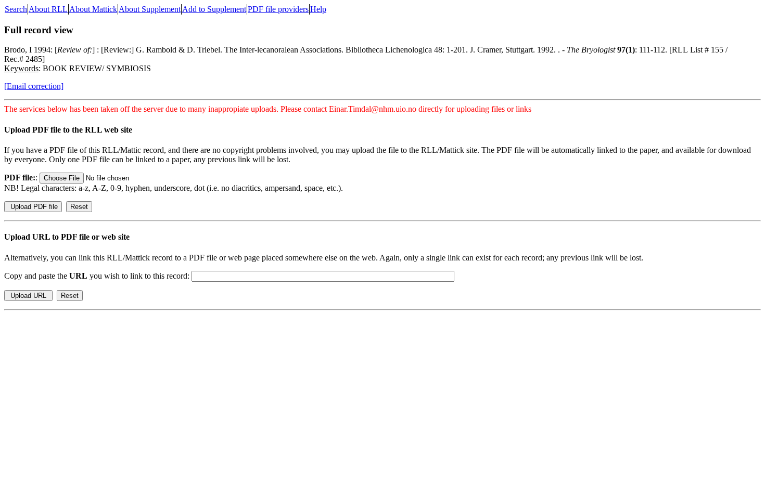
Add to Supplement (214, 9)
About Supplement (150, 9)
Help (318, 9)
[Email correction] (33, 86)
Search (16, 9)
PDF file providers (278, 9)
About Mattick (93, 9)
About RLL (48, 9)
